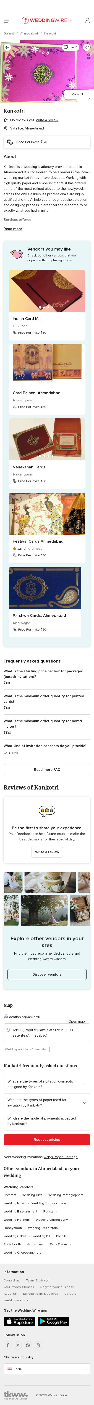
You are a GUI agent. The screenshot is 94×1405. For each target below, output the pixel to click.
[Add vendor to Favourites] (86, 47)
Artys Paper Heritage (61, 1157)
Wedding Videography (52, 1220)
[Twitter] (18, 1345)
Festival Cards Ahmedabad (38, 541)
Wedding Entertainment (20, 1211)
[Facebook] (8, 1345)
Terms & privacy (37, 1280)
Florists (48, 1211)
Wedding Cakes (15, 1236)
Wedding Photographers (65, 1195)
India (18, 1369)
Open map (76, 1021)
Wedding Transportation (48, 1203)
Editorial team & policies (40, 1294)
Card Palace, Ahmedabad (36, 392)
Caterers (10, 1195)
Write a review (47, 852)
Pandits (61, 1236)
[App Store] (20, 1325)
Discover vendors (47, 974)
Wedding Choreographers (22, 1252)
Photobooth (12, 1244)
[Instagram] (38, 1345)
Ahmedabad (29, 33)
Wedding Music (14, 1203)
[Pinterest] (28, 1345)
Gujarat (9, 33)
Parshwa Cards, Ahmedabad (39, 615)
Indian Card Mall (27, 318)
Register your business (57, 1287)
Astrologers (35, 1244)
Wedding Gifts (32, 1195)
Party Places (59, 1244)
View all (77, 94)
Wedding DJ (41, 1236)
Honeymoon (13, 1228)
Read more (13, 229)
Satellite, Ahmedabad (27, 128)
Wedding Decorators (43, 1228)
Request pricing (47, 1139)
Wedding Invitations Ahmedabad (26, 1049)
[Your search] (7, 47)
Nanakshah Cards (29, 467)
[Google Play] (53, 1325)
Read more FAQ (47, 769)
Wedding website (16, 1300)
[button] (47, 830)
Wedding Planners (17, 1220)
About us (10, 1294)
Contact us (11, 1280)
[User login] (87, 20)
